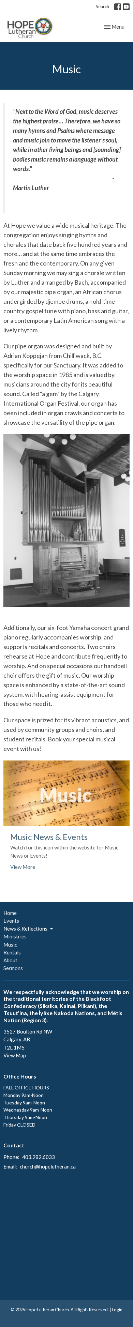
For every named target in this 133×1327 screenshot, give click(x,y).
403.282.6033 (38, 1157)
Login (117, 1309)
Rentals (12, 952)
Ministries (15, 936)
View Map (14, 1055)
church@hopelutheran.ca (48, 1166)
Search (102, 6)
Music (10, 944)
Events (11, 921)
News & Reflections (25, 928)
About (10, 960)
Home (10, 913)
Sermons (13, 968)
